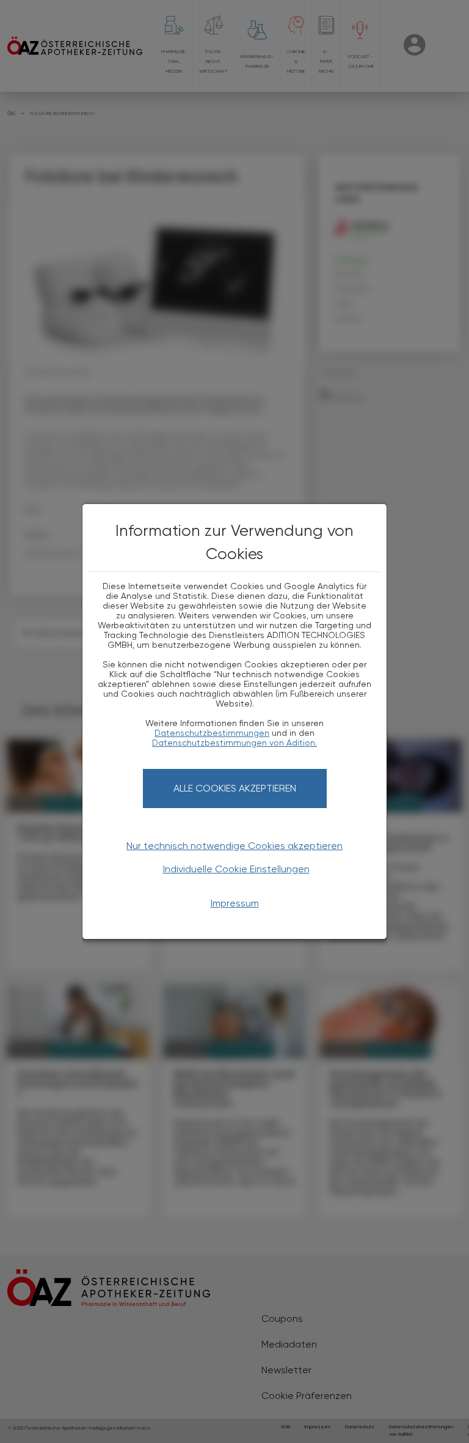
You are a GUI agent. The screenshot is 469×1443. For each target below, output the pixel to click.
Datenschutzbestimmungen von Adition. (234, 742)
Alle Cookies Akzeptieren (234, 788)
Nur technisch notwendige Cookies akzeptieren (234, 845)
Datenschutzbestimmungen (212, 733)
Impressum (235, 903)
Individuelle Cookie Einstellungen (236, 869)
